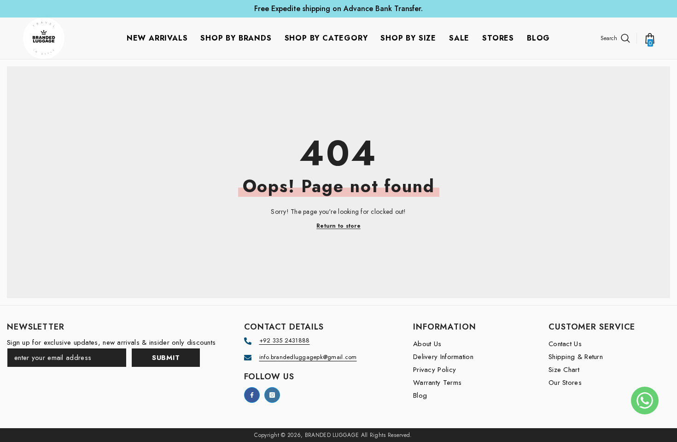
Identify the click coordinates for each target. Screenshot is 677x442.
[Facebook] (252, 395)
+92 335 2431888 (284, 340)
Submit (166, 358)
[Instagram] (272, 395)
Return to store (338, 226)
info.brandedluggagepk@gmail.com (308, 357)
